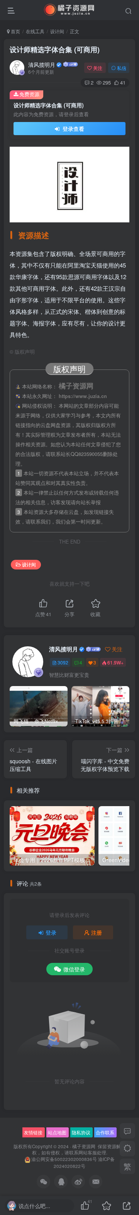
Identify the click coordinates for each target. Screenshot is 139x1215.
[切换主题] (127, 1148)
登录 (51, 932)
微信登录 (74, 969)
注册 (96, 932)
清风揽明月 (41, 64)
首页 (15, 31)
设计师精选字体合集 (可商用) (55, 49)
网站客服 (87, 1152)
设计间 (57, 31)
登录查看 (72, 128)
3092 (63, 662)
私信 (121, 67)
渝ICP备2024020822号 (84, 1162)
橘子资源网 (83, 1146)
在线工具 (35, 31)
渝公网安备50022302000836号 (64, 1159)
